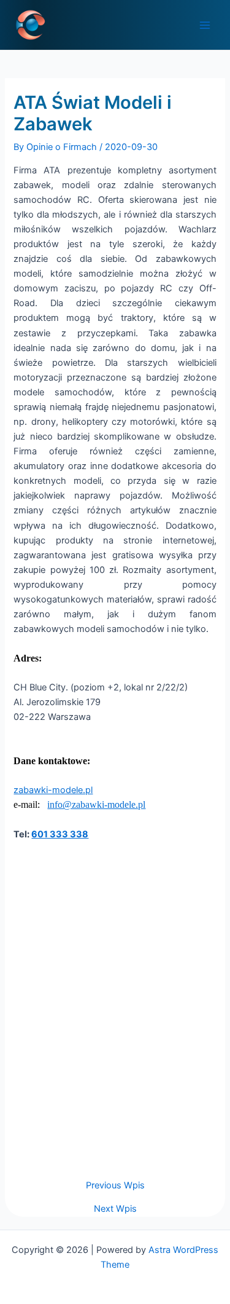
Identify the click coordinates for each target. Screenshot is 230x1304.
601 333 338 (59, 834)
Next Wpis (115, 1209)
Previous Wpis (115, 1185)
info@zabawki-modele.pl (96, 804)
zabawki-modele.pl (53, 790)
